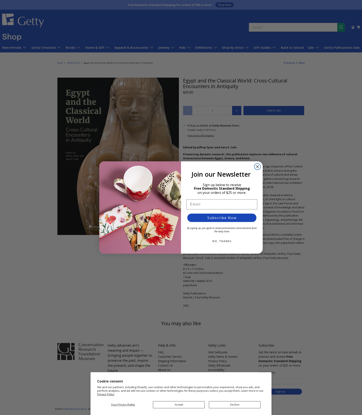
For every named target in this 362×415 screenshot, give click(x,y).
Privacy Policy (105, 394)
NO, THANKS (221, 241)
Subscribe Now (222, 217)
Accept (179, 404)
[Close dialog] (257, 166)
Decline (234, 404)
